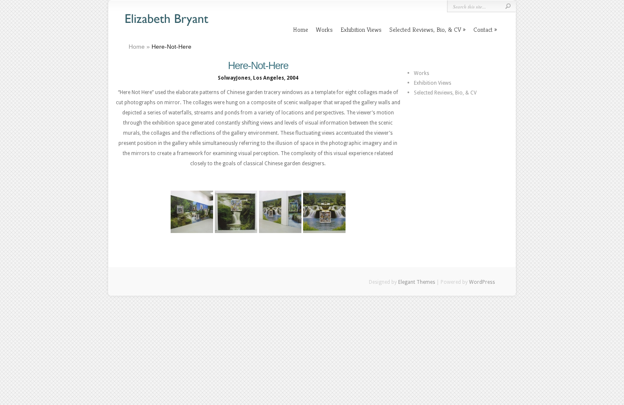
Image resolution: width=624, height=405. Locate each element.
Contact (482, 29)
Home (300, 29)
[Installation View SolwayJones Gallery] (192, 212)
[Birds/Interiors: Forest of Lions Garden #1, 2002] (236, 212)
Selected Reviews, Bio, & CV (425, 29)
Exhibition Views (361, 29)
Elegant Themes (416, 282)
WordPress (482, 282)
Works (324, 29)
